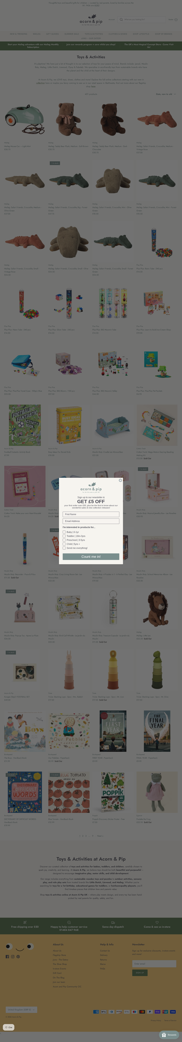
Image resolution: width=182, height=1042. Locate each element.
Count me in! (91, 557)
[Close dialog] (120, 480)
